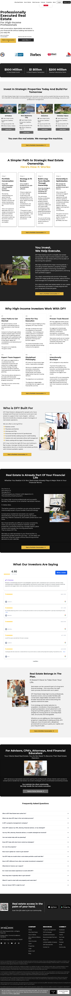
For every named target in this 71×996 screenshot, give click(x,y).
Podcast (61, 942)
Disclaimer (3, 937)
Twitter (61, 934)
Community (62, 947)
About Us (45, 939)
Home (30, 929)
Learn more (16, 993)
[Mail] (18, 943)
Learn (30, 943)
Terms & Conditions (14, 935)
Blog (29, 953)
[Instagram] (5, 943)
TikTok (61, 939)
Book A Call (31, 951)
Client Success (32, 941)
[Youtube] (12, 943)
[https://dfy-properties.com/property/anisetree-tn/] (44, 109)
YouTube (61, 937)
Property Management (49, 929)
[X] (8, 943)
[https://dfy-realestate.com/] (12, 927)
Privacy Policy (4, 935)
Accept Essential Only (63, 992)
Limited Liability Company (50, 942)
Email (60, 944)
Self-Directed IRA (48, 944)
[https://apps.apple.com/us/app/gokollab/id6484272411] (52, 907)
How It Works (32, 934)
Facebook (62, 929)
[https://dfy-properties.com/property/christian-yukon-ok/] (62, 109)
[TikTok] (15, 943)
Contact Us (46, 947)
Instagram (62, 932)
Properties (31, 946)
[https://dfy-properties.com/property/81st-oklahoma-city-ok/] (26, 109)
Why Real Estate (33, 932)
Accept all (53, 992)
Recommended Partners (50, 937)
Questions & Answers (49, 934)
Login (29, 948)
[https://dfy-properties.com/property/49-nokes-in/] (8, 109)
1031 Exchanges (47, 932)
